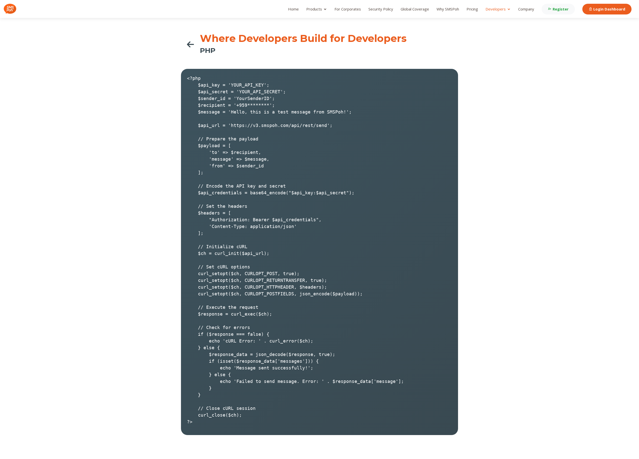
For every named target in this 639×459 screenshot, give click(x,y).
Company (526, 8)
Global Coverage (415, 8)
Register (560, 8)
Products (314, 8)
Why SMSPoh (448, 8)
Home (293, 8)
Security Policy (380, 8)
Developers (495, 8)
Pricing (472, 8)
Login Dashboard (608, 8)
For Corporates (347, 8)
